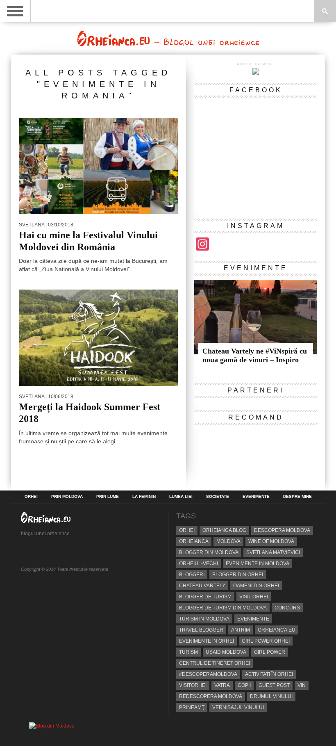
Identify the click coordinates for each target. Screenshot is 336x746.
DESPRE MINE (297, 497)
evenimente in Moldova (257, 563)
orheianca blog (224, 530)
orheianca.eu (276, 630)
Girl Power (269, 652)
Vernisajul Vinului (238, 707)
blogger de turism (205, 597)
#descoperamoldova (208, 674)
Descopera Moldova (282, 530)
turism (188, 652)
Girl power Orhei (266, 641)
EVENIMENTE (256, 497)
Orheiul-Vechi (198, 563)
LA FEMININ (144, 497)
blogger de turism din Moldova (223, 608)
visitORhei (193, 685)
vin (301, 685)
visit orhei (253, 597)
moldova (228, 541)
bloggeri (191, 574)
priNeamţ (191, 707)
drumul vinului (271, 696)
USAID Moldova (226, 652)
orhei (187, 530)
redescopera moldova (210, 696)
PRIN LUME (107, 497)
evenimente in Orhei (206, 641)
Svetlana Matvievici (273, 552)
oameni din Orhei (256, 586)
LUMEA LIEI (181, 497)
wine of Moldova (271, 541)
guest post (274, 685)
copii (244, 685)
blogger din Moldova (208, 552)
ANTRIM (240, 630)
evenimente (253, 619)
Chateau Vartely (202, 586)
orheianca (194, 541)
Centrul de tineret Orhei (214, 663)
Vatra (222, 685)
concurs (287, 608)
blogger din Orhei (237, 574)
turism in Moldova (204, 619)
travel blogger (201, 630)
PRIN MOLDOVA (67, 497)
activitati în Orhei (269, 674)
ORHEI (31, 497)
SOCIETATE (217, 497)
